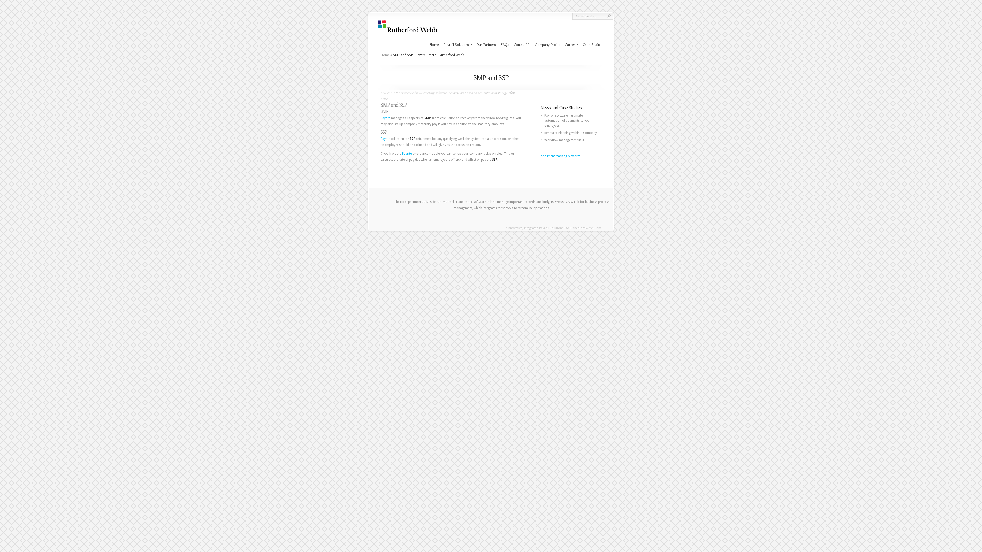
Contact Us (522, 44)
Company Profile (547, 44)
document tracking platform (561, 156)
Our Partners (486, 44)
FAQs (504, 44)
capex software (475, 202)
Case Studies (592, 44)
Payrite (385, 118)
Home (434, 44)
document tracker (444, 202)
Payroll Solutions (457, 44)
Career (571, 44)
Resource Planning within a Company (570, 133)
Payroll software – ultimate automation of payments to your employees (567, 121)
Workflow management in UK (565, 140)
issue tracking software (431, 93)
